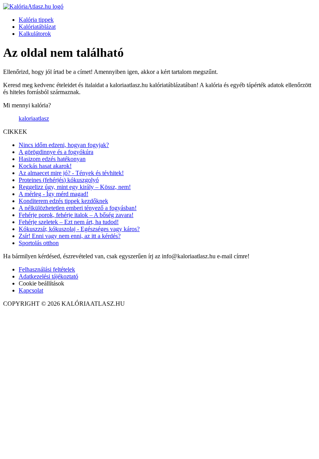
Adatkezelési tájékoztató (48, 276)
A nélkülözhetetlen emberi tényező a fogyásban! (78, 208)
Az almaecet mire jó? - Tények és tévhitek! (71, 173)
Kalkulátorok (35, 33)
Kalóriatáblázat (37, 26)
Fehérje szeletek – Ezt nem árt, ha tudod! (69, 222)
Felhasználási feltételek (47, 269)
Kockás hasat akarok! (45, 166)
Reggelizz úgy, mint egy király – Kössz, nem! (75, 187)
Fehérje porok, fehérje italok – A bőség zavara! (76, 215)
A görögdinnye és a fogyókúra (56, 152)
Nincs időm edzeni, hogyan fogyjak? (64, 145)
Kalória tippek (36, 19)
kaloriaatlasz (34, 118)
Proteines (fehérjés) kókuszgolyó (59, 180)
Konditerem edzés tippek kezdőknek (63, 201)
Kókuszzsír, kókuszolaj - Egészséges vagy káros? (79, 229)
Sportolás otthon (39, 243)
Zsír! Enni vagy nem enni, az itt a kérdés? (70, 236)
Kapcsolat (31, 290)
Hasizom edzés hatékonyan (52, 159)
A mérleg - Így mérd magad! (53, 194)
